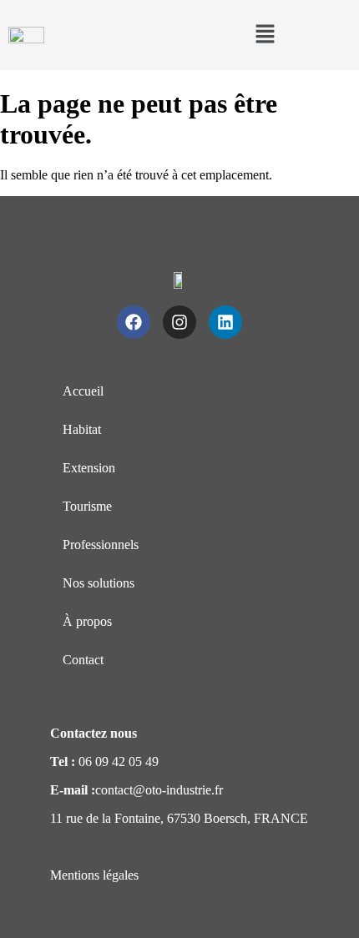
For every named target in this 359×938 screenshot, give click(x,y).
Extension (89, 468)
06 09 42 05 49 (118, 761)
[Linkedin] (225, 322)
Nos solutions (98, 583)
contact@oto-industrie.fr (159, 790)
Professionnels (101, 544)
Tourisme (87, 506)
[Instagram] (179, 322)
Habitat (82, 429)
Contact (83, 660)
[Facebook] (133, 322)
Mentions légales (94, 875)
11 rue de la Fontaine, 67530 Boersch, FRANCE (179, 818)
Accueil (83, 391)
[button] (264, 35)
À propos (87, 621)
